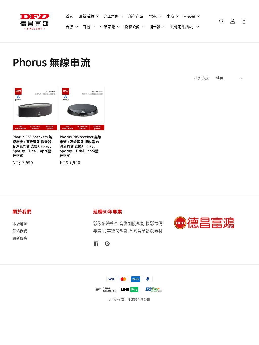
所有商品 (135, 15)
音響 (69, 26)
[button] (221, 21)
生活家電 (107, 26)
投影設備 (132, 26)
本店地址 (20, 223)
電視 (153, 16)
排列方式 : (202, 77)
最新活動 (86, 16)
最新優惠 (20, 237)
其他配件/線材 (182, 26)
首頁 (69, 15)
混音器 (155, 26)
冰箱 (170, 16)
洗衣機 (189, 16)
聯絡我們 (20, 230)
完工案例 (111, 16)
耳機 (86, 26)
